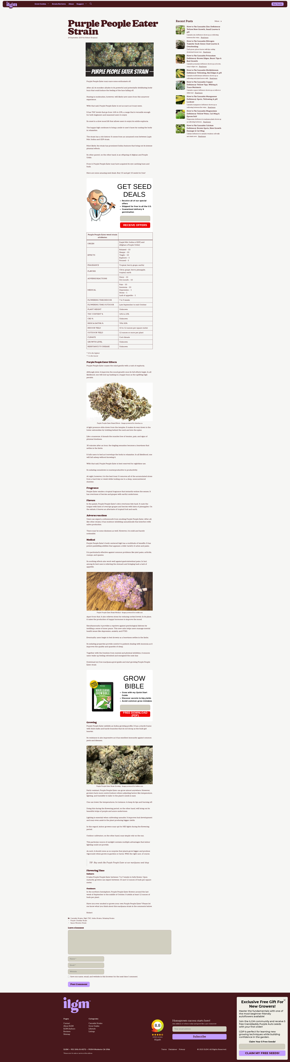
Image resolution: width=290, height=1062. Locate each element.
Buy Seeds (277, 4)
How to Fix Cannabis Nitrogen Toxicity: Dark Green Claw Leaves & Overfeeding (203, 44)
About (71, 4)
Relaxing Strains (108, 918)
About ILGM (68, 1026)
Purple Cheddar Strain (78, 921)
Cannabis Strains (76, 918)
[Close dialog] (284, 1000)
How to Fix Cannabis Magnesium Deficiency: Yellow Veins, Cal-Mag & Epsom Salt (203, 114)
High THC (87, 918)
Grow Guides (40, 4)
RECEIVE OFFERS (135, 225)
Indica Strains (97, 918)
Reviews (66, 1031)
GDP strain (104, 139)
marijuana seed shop (140, 862)
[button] (90, 4)
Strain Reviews (59, 4)
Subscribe (199, 1036)
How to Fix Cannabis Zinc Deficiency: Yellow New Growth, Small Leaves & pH (203, 29)
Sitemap (66, 1034)
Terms (164, 1049)
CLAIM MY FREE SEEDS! (262, 1053)
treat (115, 476)
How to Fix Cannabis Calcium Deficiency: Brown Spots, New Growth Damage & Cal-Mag (204, 128)
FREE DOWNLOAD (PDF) (135, 714)
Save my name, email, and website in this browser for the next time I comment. (104, 977)
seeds (100, 862)
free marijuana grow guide (110, 662)
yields (132, 820)
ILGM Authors (69, 1029)
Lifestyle (92, 1029)
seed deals (111, 173)
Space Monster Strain (78, 923)
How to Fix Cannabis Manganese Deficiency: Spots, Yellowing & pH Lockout (202, 99)
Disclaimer (172, 1049)
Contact (66, 1023)
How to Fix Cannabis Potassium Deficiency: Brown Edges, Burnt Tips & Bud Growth (204, 58)
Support (80, 4)
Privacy (182, 1049)
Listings (92, 1031)
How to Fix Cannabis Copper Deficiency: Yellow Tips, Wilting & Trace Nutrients (202, 85)
